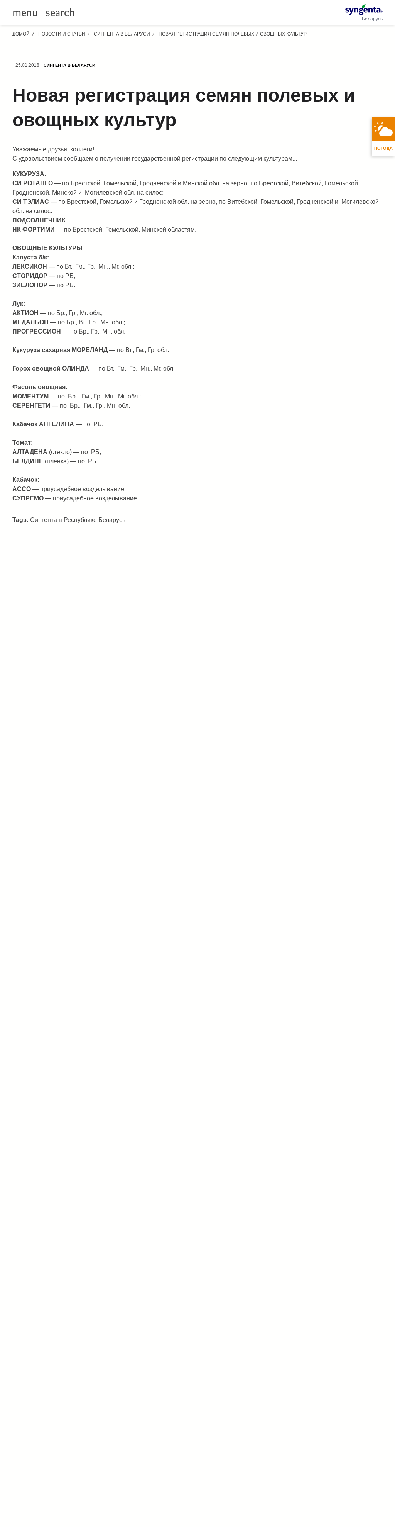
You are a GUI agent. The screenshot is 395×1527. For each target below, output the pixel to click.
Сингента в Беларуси (122, 34)
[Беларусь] (364, 9)
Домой (21, 34)
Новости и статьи (61, 34)
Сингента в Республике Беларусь (77, 520)
